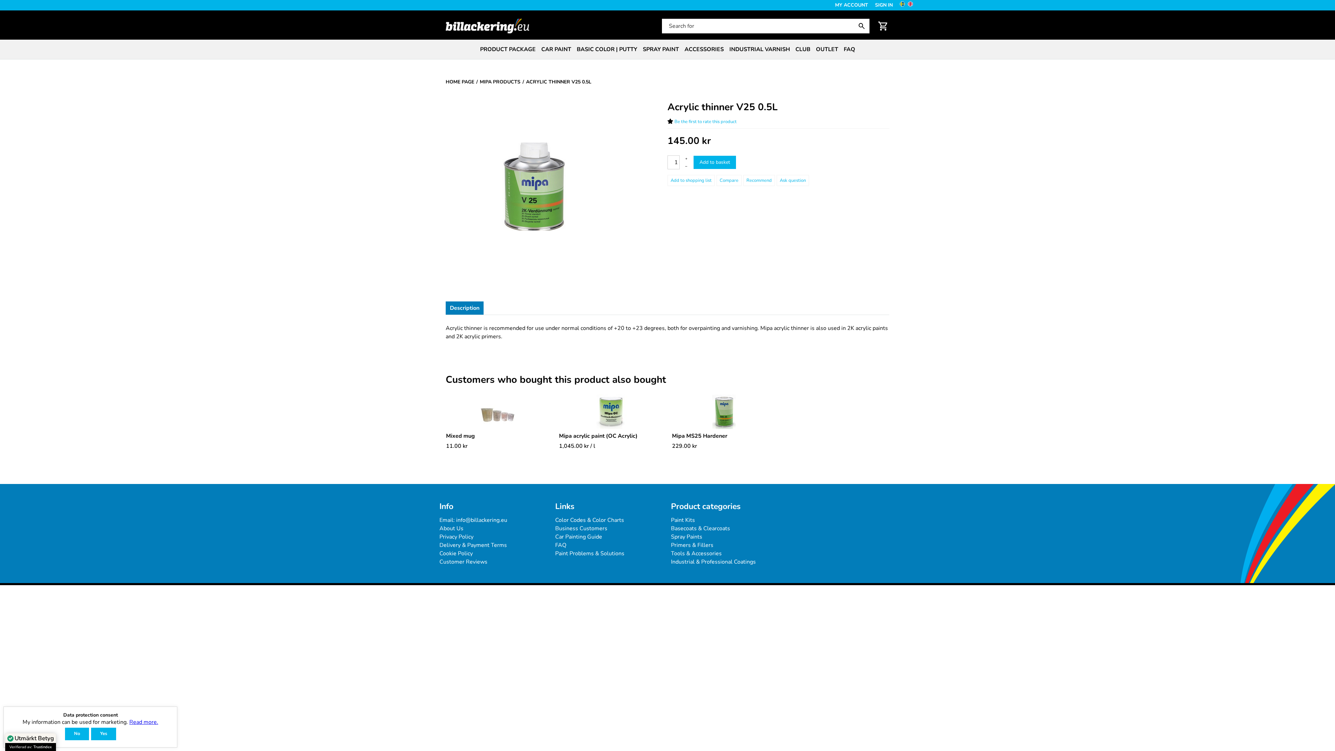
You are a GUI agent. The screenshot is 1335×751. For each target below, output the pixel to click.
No (77, 733)
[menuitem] (508, 49)
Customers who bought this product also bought (556, 380)
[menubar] (667, 49)
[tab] (465, 308)
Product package (508, 49)
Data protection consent (90, 715)
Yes (103, 733)
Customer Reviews (463, 562)
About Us (451, 528)
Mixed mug (460, 436)
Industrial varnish (759, 49)
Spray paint (661, 49)
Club (802, 49)
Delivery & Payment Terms (473, 545)
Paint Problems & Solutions (589, 553)
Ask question (793, 180)
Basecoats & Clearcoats (700, 528)
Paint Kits (683, 520)
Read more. (143, 722)
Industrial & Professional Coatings (713, 562)
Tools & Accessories (696, 553)
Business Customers (581, 528)
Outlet (827, 49)
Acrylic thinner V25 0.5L (723, 107)
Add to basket (714, 162)
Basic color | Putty (607, 49)
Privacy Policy (456, 537)
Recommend (759, 180)
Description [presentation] (464, 308)
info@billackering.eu (481, 520)
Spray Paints (686, 537)
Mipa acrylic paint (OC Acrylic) (598, 436)
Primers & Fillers (692, 545)
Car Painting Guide (578, 537)
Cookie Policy (456, 553)
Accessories (704, 49)
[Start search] (863, 26)
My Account (851, 5)
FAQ (849, 49)
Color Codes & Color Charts (589, 520)
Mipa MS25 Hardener (699, 436)
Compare (729, 180)
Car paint (556, 49)
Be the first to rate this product (705, 122)
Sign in (884, 5)
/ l (577, 446)
